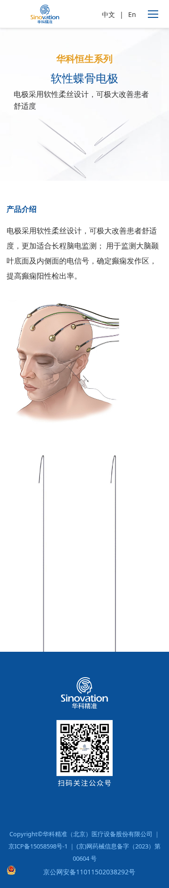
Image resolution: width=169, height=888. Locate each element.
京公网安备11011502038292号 (89, 871)
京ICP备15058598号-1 (38, 846)
